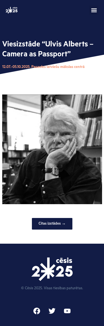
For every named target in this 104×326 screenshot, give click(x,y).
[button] (93, 10)
